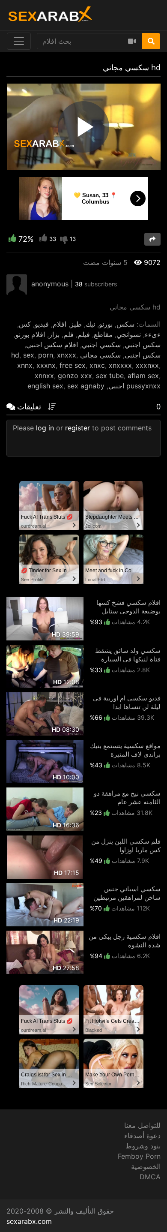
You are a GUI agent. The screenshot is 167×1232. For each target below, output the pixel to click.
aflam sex (143, 375)
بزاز (54, 334)
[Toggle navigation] (19, 41)
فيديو (42, 324)
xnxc (97, 365)
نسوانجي (128, 334)
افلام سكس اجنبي (52, 344)
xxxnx (46, 365)
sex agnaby (85, 386)
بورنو (106, 324)
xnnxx (44, 375)
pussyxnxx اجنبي (134, 386)
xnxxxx (120, 365)
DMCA (150, 1176)
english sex (45, 386)
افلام (59, 324)
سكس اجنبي (143, 344)
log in (45, 428)
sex (28, 355)
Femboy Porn (139, 1156)
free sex (73, 365)
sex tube (110, 375)
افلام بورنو (30, 334)
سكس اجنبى (143, 355)
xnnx (25, 365)
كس (25, 324)
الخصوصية (146, 1166)
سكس (125, 324)
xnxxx (66, 355)
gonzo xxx (75, 375)
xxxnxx (147, 365)
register (77, 428)
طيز (76, 324)
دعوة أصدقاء (142, 1135)
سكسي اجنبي (101, 344)
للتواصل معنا (142, 1125)
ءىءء (153, 334)
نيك (90, 324)
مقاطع (103, 334)
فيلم (84, 334)
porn (45, 355)
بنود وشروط (143, 1146)
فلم (68, 334)
